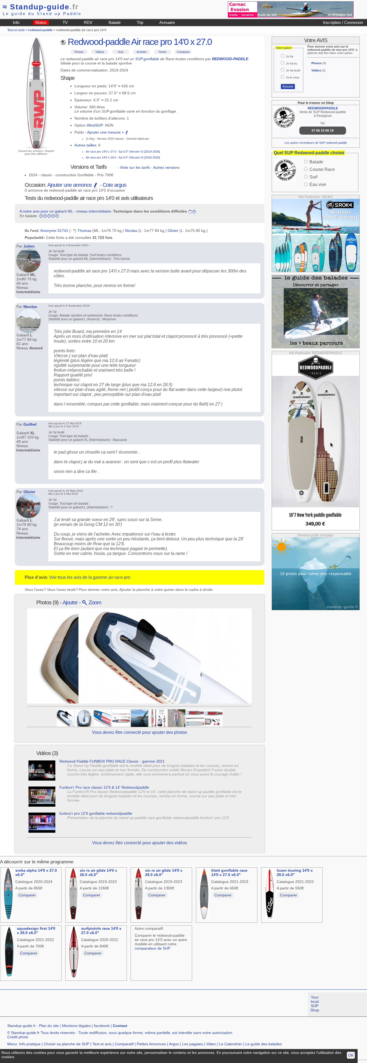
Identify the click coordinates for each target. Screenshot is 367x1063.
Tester (162, 51)
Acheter (141, 51)
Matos (40, 22)
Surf (313, 177)
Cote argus (114, 185)
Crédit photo (17, 1037)
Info (16, 22)
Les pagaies (192, 1044)
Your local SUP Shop (314, 1003)
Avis (121, 51)
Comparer (183, 51)
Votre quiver (284, 47)
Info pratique (30, 1044)
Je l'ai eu (291, 63)
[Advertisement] (98, 1004)
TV (65, 22)
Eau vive (318, 184)
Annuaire (167, 22)
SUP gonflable (147, 59)
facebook (102, 1026)
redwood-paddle (40, 30)
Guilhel (30, 424)
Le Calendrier (230, 1044)
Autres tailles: (85, 145)
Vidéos (99, 51)
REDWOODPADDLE (323, 108)
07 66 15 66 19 (323, 130)
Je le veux (292, 77)
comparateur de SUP (152, 948)
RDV (88, 22)
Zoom (94, 602)
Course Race (322, 169)
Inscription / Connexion (343, 22)
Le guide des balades (263, 1044)
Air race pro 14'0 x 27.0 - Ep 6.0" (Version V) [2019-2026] (123, 151)
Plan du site (49, 1026)
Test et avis (101, 1044)
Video (211, 1044)
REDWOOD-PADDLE (230, 59)
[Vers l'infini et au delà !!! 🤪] (139, 718)
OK (351, 1055)
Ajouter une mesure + (106, 132)
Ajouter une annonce (70, 185)
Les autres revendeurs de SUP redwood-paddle (316, 142)
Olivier (173, 230)
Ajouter (70, 602)
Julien (29, 246)
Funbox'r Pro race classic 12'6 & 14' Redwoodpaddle (104, 787)
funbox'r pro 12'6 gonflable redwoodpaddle (95, 813)
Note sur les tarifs (135, 167)
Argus (174, 1044)
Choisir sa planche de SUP (66, 1044)
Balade (115, 22)
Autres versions (166, 167)
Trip (140, 22)
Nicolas (131, 230)
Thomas (84, 230)
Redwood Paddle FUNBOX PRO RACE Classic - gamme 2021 (112, 761)
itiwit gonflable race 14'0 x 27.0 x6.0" (229, 872)
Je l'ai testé (293, 70)
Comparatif (124, 1044)
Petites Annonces (151, 1044)
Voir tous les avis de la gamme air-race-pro (89, 577)
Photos (79, 51)
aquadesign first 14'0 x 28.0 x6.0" (36, 930)
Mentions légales (76, 1026)
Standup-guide (41, 7)
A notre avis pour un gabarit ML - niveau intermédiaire (65, 211)
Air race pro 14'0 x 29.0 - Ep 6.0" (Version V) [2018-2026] (123, 157)
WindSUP (95, 125)
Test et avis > (17, 30)
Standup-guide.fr (21, 1026)
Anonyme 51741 (54, 230)
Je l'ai (289, 56)
